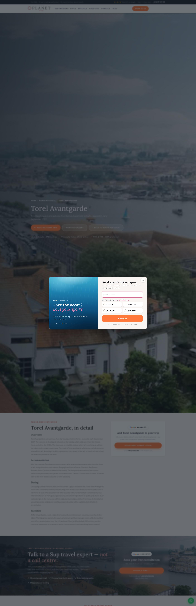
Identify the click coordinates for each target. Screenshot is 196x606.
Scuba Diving (110, 310)
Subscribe (122, 318)
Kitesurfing (110, 304)
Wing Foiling (131, 310)
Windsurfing (131, 304)
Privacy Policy (133, 324)
